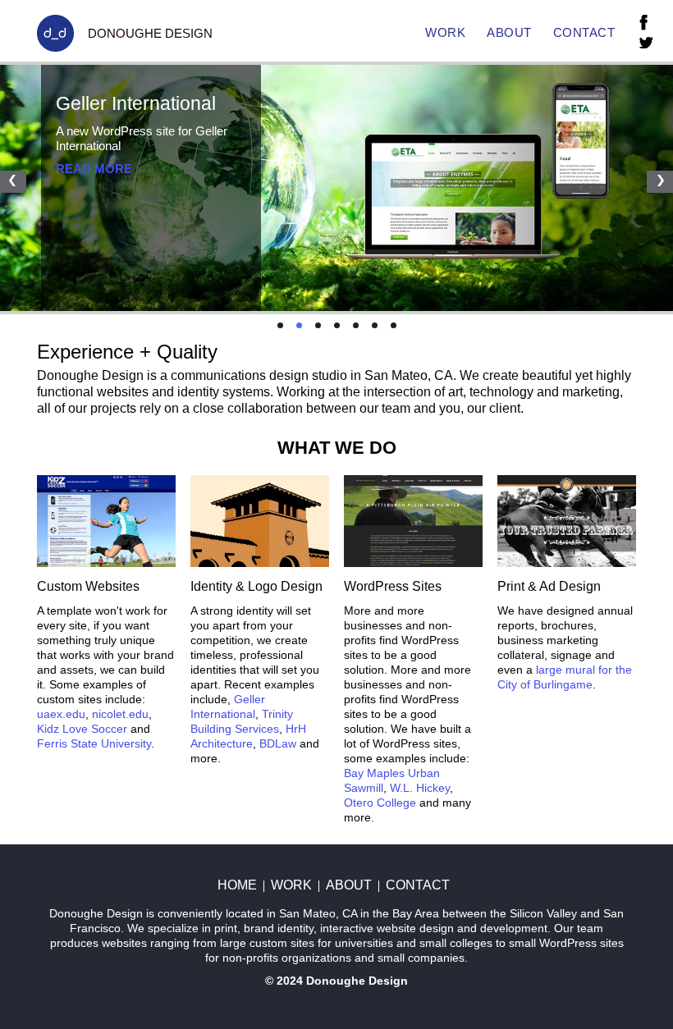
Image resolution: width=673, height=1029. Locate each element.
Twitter (645, 42)
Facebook (643, 22)
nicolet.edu (120, 713)
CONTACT (584, 32)
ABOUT (509, 32)
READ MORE (94, 169)
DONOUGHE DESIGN (150, 33)
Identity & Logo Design (256, 586)
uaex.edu (61, 713)
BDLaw (277, 743)
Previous (13, 182)
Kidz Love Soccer (82, 728)
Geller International (136, 103)
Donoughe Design (357, 980)
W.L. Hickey (420, 787)
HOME (237, 885)
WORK (445, 32)
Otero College (380, 802)
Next (660, 182)
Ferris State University (94, 743)
